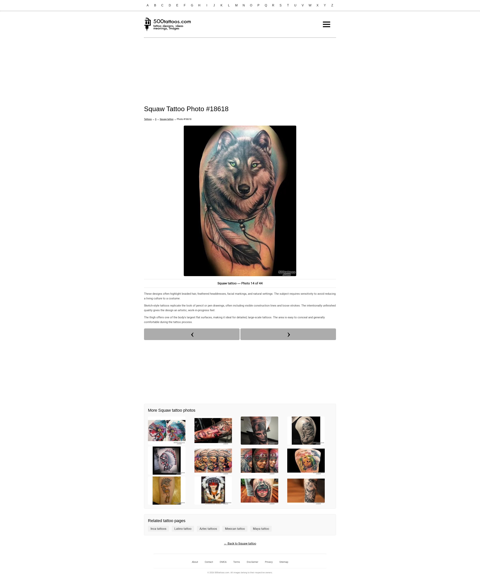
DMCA (223, 562)
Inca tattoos (158, 529)
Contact (209, 562)
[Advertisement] (240, 67)
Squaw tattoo (166, 119)
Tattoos (148, 119)
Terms (236, 562)
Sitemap (283, 562)
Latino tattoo (182, 529)
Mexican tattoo (235, 529)
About (195, 562)
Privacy (269, 562)
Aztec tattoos (208, 529)
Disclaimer (252, 562)
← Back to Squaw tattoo (240, 543)
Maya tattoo (261, 529)
